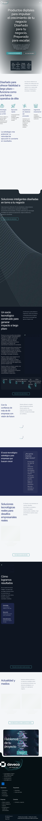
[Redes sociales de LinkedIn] (3, 783)
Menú (39, 2)
